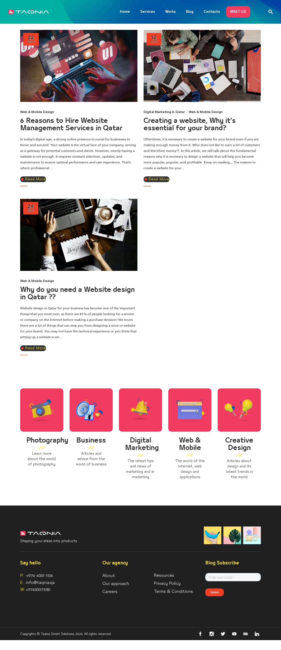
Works (170, 11)
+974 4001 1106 (36, 576)
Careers (109, 592)
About (108, 576)
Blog (189, 11)
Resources (164, 575)
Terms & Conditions (173, 591)
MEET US (238, 11)
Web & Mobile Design (37, 112)
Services (147, 11)
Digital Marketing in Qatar (164, 112)
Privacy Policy (167, 583)
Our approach (115, 584)
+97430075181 (38, 590)
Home (125, 11)
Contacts (212, 11)
